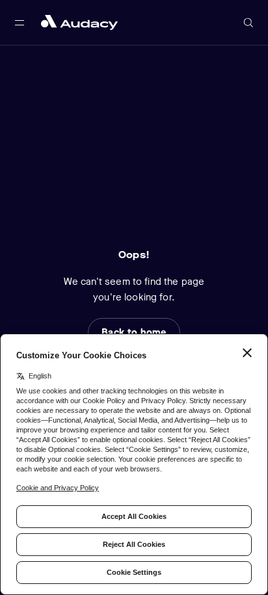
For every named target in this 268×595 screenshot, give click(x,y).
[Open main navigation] (19, 22)
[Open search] (248, 22)
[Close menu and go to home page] (79, 22)
